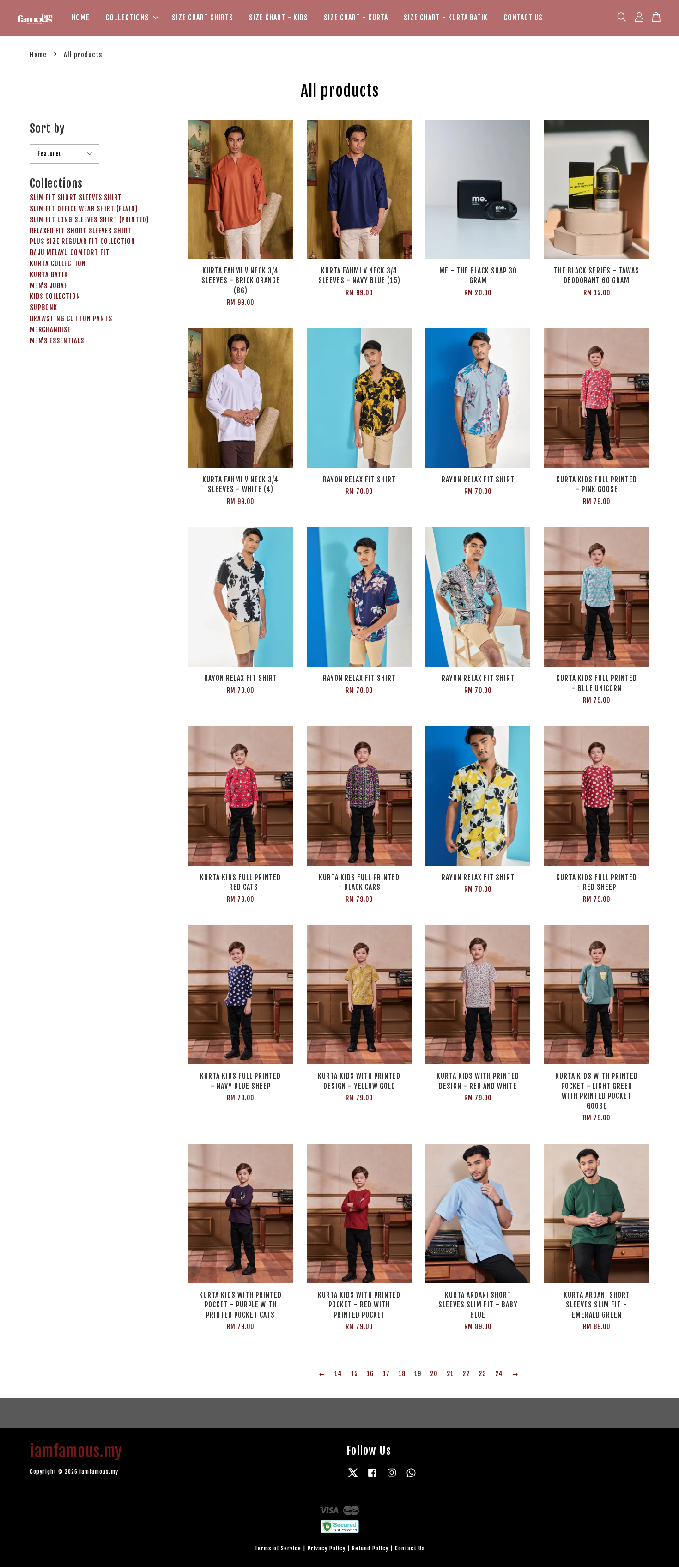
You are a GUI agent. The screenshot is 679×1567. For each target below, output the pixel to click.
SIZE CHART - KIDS (278, 17)
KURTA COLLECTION (58, 263)
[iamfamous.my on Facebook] (372, 1477)
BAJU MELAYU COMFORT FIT (70, 252)
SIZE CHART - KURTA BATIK (446, 17)
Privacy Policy (327, 1548)
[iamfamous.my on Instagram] (391, 1477)
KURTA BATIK (49, 275)
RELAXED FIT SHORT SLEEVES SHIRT (81, 231)
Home (38, 55)
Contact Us (410, 1548)
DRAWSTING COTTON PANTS (71, 318)
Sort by (47, 128)
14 (338, 1374)
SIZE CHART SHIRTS (202, 17)
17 (386, 1374)
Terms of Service (278, 1548)
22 (466, 1374)
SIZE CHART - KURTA (356, 17)
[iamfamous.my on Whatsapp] (411, 1477)
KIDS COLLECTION (55, 296)
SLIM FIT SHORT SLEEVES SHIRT (76, 197)
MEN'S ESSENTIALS (57, 341)
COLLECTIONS (127, 17)
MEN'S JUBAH (49, 286)
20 (434, 1374)
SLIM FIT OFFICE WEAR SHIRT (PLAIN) (84, 209)
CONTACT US (523, 17)
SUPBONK (43, 307)
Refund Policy (370, 1548)
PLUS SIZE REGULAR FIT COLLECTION (82, 241)
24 (499, 1374)
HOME (81, 17)
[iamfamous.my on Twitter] (352, 1477)
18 (402, 1374)
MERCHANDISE (50, 330)
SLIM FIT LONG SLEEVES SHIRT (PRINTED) (89, 220)
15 (354, 1374)
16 (370, 1374)
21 (450, 1374)
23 (482, 1374)
